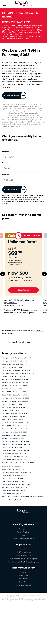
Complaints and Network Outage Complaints (23, 562)
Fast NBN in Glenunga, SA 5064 (12, 447)
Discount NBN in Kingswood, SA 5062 (14, 475)
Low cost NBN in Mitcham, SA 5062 (13, 466)
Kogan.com (23, 572)
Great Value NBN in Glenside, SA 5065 (14, 429)
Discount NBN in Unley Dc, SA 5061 (14, 490)
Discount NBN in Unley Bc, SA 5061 (13, 494)
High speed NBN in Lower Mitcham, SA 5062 (16, 472)
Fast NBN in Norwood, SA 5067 (12, 389)
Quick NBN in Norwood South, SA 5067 (15, 386)
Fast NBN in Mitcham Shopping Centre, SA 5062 (18, 463)
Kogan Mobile (23, 575)
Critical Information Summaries (23, 539)
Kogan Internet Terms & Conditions (17, 197)
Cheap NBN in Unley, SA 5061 (12, 497)
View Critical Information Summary (19, 300)
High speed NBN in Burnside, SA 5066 (14, 413)
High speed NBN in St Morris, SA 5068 (14, 361)
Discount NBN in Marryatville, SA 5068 (14, 364)
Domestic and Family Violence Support (23, 559)
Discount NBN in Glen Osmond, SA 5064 (15, 450)
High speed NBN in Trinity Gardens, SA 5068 (16, 358)
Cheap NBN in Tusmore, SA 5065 (13, 420)
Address (5, 174)
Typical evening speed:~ (19, 277)
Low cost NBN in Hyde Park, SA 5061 (14, 500)
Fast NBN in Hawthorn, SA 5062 (12, 478)
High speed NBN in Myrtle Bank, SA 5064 (15, 441)
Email (4, 163)
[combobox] (23, 180)
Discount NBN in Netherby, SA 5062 (14, 460)
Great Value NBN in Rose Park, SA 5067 (15, 383)
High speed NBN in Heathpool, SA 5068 (15, 379)
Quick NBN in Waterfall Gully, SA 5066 (15, 401)
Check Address (11, 95)
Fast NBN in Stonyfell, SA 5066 (12, 404)
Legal (23, 535)
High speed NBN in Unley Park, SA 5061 (15, 487)
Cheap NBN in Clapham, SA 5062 (13, 481)
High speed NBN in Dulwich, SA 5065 (14, 432)
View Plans (23, 549)
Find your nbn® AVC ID (23, 555)
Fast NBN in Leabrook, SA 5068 (12, 367)
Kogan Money (23, 582)
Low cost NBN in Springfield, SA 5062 (14, 457)
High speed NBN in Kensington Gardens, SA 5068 (18, 373)
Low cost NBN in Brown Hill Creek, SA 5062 (16, 484)
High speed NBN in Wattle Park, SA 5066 (15, 398)
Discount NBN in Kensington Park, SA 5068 (16, 370)
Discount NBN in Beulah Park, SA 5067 (14, 395)
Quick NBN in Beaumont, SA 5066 (13, 416)
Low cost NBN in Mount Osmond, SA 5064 (16, 444)
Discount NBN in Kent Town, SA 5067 (14, 392)
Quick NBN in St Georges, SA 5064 (13, 438)
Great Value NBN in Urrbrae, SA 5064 (14, 435)
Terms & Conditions (19, 342)
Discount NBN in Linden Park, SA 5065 (14, 426)
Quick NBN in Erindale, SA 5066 (12, 410)
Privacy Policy (13, 199)
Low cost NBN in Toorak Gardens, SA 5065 (15, 423)
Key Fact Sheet (10, 303)
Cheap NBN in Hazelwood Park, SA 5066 (15, 407)
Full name (6, 151)
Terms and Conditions (13, 305)
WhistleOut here (23, 39)
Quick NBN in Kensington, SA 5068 (13, 376)
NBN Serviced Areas (23, 552)
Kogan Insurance (23, 579)
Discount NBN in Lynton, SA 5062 (13, 469)
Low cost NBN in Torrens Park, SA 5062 (14, 453)
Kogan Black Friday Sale (23, 585)
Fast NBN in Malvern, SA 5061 (33, 497)
